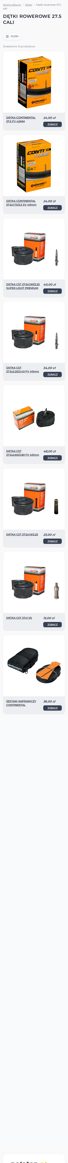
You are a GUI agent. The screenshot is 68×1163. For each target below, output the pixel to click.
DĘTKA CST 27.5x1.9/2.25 (22, 534)
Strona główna (12, 4)
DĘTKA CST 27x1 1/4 (19, 618)
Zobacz (53, 124)
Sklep (28, 4)
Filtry (15, 36)
